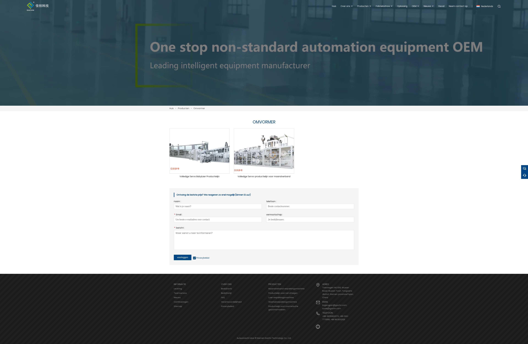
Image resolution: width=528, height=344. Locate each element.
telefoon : (271, 201)
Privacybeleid (202, 257)
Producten (183, 108)
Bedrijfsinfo (226, 288)
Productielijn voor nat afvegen (283, 293)
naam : (177, 201)
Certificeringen (181, 302)
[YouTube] (318, 326)
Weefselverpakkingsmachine (282, 302)
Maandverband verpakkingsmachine (286, 288)
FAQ (223, 297)
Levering (178, 288)
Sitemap (178, 306)
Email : (178, 215)
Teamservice (180, 293)
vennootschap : (274, 215)
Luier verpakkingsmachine (281, 297)
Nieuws (177, 297)
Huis (171, 108)
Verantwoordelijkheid (231, 302)
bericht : (179, 228)
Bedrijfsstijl (226, 293)
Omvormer (199, 108)
